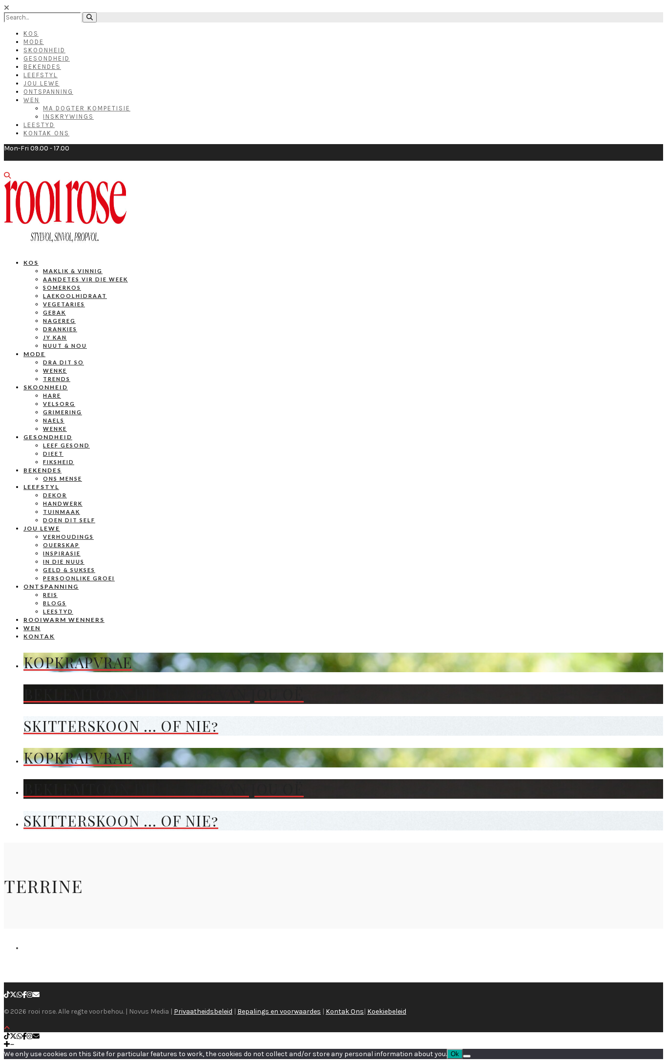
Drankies (60, 329)
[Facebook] (24, 995)
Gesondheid (46, 58)
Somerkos (62, 287)
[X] (13, 995)
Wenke (55, 370)
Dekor (55, 495)
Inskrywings (68, 116)
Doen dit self (69, 520)
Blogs (54, 603)
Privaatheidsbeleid (203, 1011)
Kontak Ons (46, 133)
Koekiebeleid (386, 1011)
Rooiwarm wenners (63, 619)
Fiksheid (58, 462)
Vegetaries (64, 304)
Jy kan (55, 337)
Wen (31, 100)
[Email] (36, 995)
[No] (467, 1056)
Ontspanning (48, 91)
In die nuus (63, 561)
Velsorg (59, 404)
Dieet (53, 453)
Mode (33, 41)
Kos (31, 33)
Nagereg (59, 321)
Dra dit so (63, 362)
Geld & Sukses (69, 570)
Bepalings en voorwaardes (279, 1011)
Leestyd (39, 124)
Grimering (62, 412)
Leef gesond (66, 445)
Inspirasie (62, 553)
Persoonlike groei (79, 578)
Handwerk (63, 503)
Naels (53, 420)
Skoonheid (44, 50)
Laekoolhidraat (75, 296)
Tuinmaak (61, 512)
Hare (52, 395)
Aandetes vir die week (85, 279)
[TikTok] (7, 995)
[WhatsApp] (19, 995)
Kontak (39, 636)
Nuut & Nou (65, 345)
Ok (455, 1054)
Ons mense (62, 478)
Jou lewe (41, 528)
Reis (50, 595)
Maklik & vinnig (73, 271)
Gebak (54, 312)
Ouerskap (61, 545)
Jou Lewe (41, 83)
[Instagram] (30, 995)
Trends (56, 379)
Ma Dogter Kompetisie (86, 108)
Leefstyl (40, 75)
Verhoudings (68, 536)
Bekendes (42, 66)
